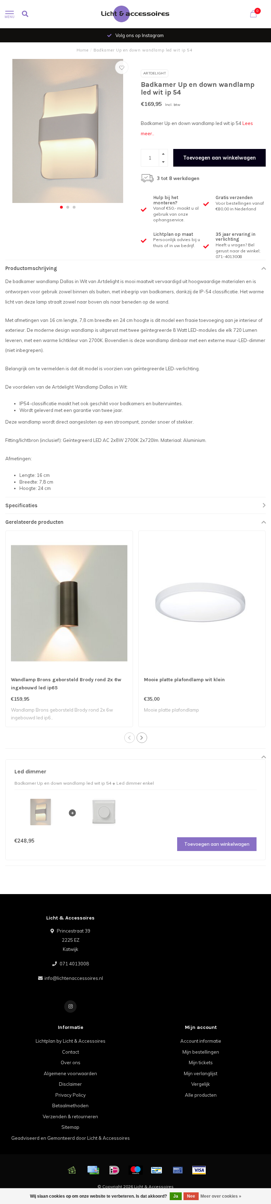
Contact (70, 1052)
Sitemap (70, 1127)
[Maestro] (135, 1170)
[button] (61, 207)
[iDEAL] (114, 1170)
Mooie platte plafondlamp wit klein (184, 680)
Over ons (70, 1062)
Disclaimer (70, 1084)
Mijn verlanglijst (200, 1073)
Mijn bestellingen (200, 1052)
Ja (175, 1196)
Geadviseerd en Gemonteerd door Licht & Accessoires (70, 1138)
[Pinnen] (178, 1170)
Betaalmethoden (70, 1105)
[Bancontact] (156, 1170)
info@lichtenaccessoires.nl (73, 978)
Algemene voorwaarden (70, 1073)
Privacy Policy (70, 1095)
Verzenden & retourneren (70, 1116)
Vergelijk (200, 1084)
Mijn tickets (201, 1062)
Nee (191, 1196)
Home (83, 50)
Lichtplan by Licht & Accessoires (71, 1041)
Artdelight (154, 73)
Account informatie (200, 1041)
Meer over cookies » (220, 1196)
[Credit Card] (93, 1170)
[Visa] (199, 1170)
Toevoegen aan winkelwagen (219, 158)
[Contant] (72, 1170)
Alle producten (201, 1095)
